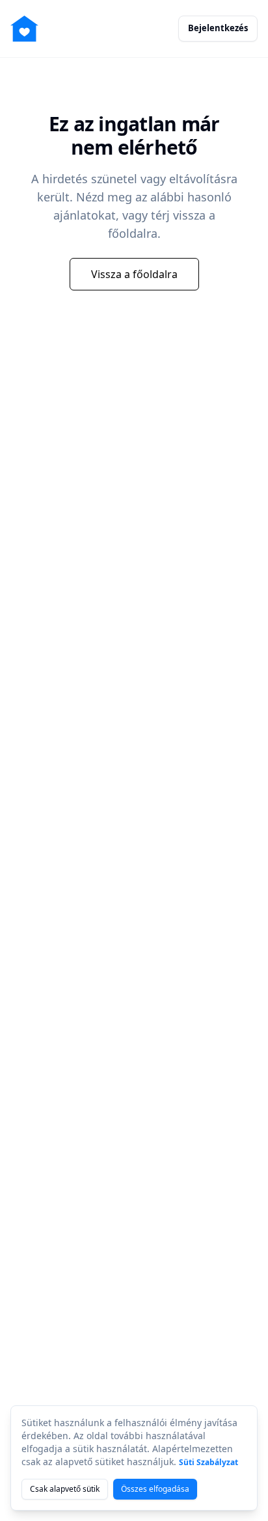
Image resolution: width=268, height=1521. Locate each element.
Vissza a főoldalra (134, 274)
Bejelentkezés (218, 28)
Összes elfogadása (155, 1488)
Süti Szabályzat (208, 1462)
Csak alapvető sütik (65, 1488)
